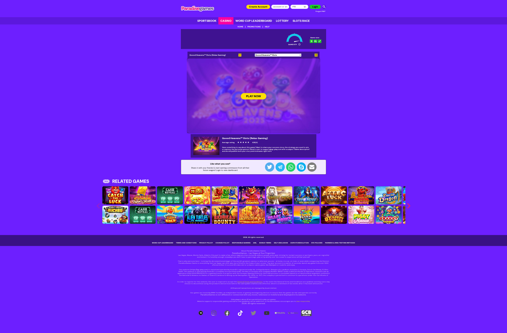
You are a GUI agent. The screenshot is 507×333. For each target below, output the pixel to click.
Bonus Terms (265, 243)
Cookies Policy (222, 243)
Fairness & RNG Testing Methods (340, 243)
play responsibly (303, 301)
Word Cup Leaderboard (253, 21)
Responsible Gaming (241, 243)
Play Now (253, 96)
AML (255, 243)
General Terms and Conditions (250, 282)
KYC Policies (316, 243)
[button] (408, 206)
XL (315, 41)
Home (240, 26)
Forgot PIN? (320, 11)
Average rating (228, 142)
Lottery (282, 21)
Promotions (254, 26)
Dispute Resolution (299, 243)
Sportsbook (206, 21)
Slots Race (301, 21)
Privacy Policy (206, 243)
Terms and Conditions (186, 243)
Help (267, 26)
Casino (225, 21)
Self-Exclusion (281, 243)
